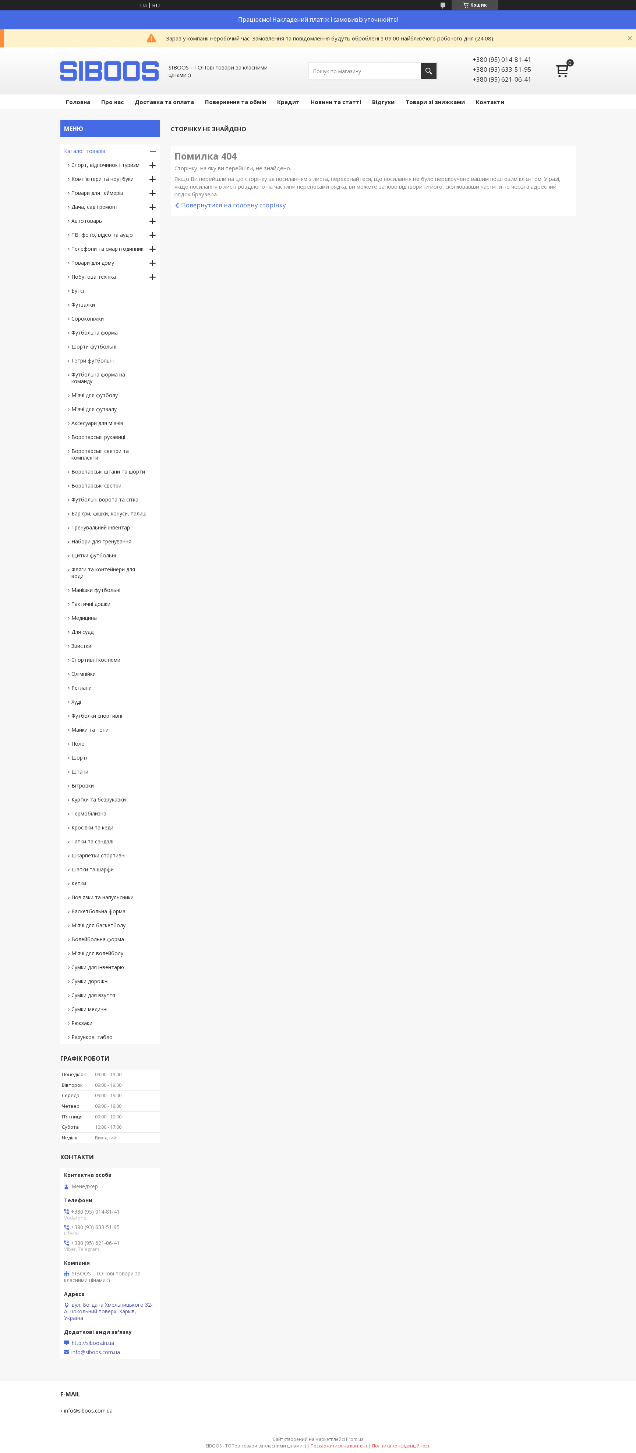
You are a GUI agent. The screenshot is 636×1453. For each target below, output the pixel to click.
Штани (79, 771)
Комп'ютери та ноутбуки (102, 178)
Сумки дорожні (90, 981)
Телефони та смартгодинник (107, 248)
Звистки (81, 645)
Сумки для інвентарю (97, 967)
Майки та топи (90, 729)
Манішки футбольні (95, 589)
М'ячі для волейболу (97, 953)
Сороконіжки (87, 318)
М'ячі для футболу (94, 395)
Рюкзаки (81, 1023)
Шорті (79, 757)
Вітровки (82, 785)
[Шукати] (429, 71)
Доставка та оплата (164, 102)
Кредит (288, 102)
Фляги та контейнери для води (103, 572)
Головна (78, 102)
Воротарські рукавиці (98, 436)
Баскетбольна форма (98, 911)
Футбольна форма (94, 332)
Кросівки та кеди (92, 827)
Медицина (84, 617)
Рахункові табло (92, 1036)
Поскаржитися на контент (339, 1446)
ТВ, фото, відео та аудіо (102, 234)
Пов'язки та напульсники (102, 897)
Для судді (83, 631)
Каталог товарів (84, 150)
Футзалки (83, 304)
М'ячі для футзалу (94, 409)
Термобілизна (88, 813)
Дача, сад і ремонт (94, 206)
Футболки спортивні (96, 715)
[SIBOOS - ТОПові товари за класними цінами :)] (110, 71)
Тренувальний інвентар (100, 527)
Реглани (81, 687)
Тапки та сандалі (92, 841)
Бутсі (77, 290)
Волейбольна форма (97, 939)
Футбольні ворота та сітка (104, 499)
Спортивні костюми (95, 659)
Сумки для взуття (93, 995)
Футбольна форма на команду (98, 378)
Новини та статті (336, 102)
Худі (76, 701)
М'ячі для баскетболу (98, 925)
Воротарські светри (96, 485)
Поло (78, 743)
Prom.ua (355, 1439)
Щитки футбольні (93, 555)
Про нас (112, 102)
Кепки (78, 883)
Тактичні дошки (90, 603)
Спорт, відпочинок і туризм (105, 164)
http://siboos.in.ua (93, 1343)
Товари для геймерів (97, 192)
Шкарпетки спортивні (98, 855)
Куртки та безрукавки (98, 799)
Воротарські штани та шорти (108, 471)
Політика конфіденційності (401, 1446)
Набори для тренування (101, 541)
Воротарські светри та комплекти (100, 454)
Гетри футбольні (92, 360)
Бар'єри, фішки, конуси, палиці (108, 513)
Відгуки (383, 102)
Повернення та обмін (235, 102)
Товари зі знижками (435, 102)
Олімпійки (83, 673)
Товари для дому (92, 262)
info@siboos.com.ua (95, 1352)
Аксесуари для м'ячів (97, 423)
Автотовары (87, 220)
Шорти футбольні (93, 346)
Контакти (490, 102)
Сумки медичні (89, 1009)
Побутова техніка (93, 276)
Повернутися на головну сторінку (233, 205)
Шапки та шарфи (92, 869)
